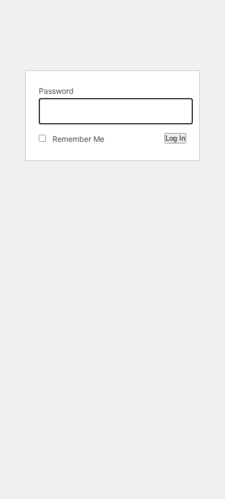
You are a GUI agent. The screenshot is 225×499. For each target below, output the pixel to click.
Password (56, 90)
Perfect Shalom (112, 34)
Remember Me (75, 138)
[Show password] (175, 109)
